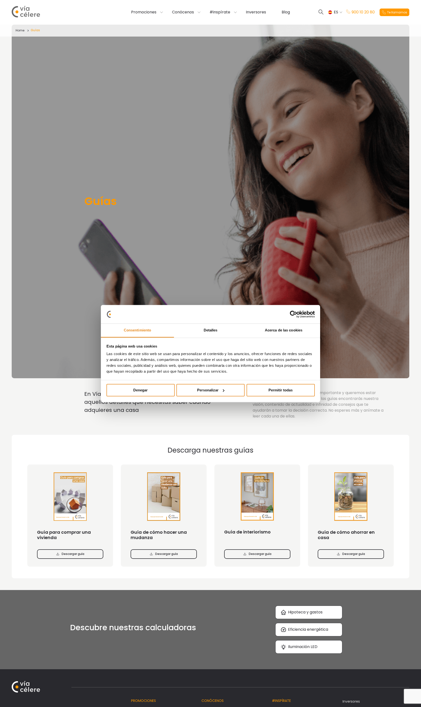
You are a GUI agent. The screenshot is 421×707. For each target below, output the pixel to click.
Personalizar (208, 390)
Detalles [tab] (211, 330)
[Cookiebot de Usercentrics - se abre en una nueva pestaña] (293, 314)
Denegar (140, 390)
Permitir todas (280, 390)
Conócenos (183, 12)
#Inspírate (281, 701)
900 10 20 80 (363, 12)
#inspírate (220, 12)
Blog (286, 12)
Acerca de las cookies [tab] (283, 330)
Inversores (256, 12)
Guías (35, 30)
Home (20, 30)
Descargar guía (73, 554)
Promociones (143, 12)
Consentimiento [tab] (137, 330)
